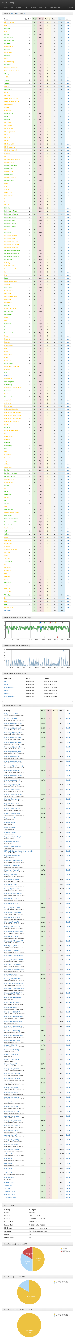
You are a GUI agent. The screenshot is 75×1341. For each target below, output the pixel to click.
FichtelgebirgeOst (9, 220)
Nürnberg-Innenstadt (10, 473)
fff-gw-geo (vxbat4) (10, 832)
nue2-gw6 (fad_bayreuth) (12, 1083)
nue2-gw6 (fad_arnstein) (12, 1069)
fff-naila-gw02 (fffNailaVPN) (12, 979)
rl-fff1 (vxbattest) (9, 1178)
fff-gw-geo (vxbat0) (10, 818)
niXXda (6, 464)
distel (6, 92)
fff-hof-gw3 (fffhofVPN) (11, 903)
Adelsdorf (7, 28)
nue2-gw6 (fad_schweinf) (12, 1149)
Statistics (33, 7)
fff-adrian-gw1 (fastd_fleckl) (12, 728)
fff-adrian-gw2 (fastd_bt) (11, 771)
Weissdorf (7, 583)
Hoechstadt (7, 324)
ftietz (5, 275)
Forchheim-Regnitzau (11, 241)
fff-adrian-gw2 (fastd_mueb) (13, 775)
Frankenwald (8, 260)
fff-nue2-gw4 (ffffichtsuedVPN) (13, 1026)
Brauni (6, 684)
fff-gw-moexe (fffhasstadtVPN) (13, 860)
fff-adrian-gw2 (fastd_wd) (12, 780)
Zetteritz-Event (8, 607)
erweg (6, 184)
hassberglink (8, 302)
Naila (6, 449)
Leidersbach (8, 379)
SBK (5, 507)
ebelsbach (7, 110)
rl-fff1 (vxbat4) (8, 1173)
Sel (67, 714)
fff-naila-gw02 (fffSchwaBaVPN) (14, 988)
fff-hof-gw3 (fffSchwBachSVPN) (13, 931)
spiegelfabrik (8, 543)
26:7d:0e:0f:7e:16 (9, 1188)
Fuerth (6, 278)
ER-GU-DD (7, 123)
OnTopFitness (8, 482)
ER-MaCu (7, 138)
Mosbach (7, 443)
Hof (5, 327)
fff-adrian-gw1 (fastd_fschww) (13, 747)
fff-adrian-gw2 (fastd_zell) (12, 785)
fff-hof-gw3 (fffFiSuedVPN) (12, 884)
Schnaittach (8, 516)
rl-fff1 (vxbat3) (8, 1168)
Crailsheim (7, 83)
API (46, 7)
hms (5, 321)
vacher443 (7, 571)
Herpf (6, 318)
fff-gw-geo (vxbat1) (10, 823)
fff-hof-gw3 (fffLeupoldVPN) (12, 912)
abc (5, 25)
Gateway (7, 711)
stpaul (6, 555)
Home (6, 7)
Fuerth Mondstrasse (10, 281)
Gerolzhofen (8, 287)
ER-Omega (7, 141)
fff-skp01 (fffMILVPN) (10, 1045)
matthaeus (7, 403)
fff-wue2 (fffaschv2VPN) (11, 1050)
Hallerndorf (7, 293)
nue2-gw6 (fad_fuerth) (11, 1130)
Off (40, 19)
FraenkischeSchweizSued (12, 257)
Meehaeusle (8, 406)
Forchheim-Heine (9, 238)
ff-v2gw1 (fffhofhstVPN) (11, 714)
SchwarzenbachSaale (11, 519)
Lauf (5, 372)
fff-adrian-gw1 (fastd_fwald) (12, 752)
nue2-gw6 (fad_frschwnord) (12, 1121)
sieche (6, 537)
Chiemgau (7, 74)
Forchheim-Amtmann (10, 235)
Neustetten (7, 458)
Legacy (6, 375)
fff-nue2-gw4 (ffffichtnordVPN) (13, 1017)
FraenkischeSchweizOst (11, 254)
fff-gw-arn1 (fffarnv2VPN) (12, 813)
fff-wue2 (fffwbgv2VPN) (11, 1064)
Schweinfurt (8, 525)
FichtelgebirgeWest (10, 226)
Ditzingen (7, 95)
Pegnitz (6, 485)
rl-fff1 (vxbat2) (8, 1163)
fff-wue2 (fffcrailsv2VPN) (11, 1059)
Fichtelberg (7, 208)
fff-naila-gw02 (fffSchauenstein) (14, 983)
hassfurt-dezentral (10, 308)
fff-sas (6, 202)
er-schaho (7, 153)
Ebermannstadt (9, 113)
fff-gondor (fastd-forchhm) (12, 799)
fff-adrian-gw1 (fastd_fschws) (13, 742)
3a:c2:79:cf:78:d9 (9, 1191)
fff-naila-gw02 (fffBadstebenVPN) (14, 969)
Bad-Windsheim (9, 40)
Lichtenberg (8, 385)
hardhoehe (7, 299)
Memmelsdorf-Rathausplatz (12, 412)
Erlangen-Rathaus (10, 177)
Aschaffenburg (8, 37)
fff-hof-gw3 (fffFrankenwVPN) (13, 894)
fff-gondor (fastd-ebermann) (13, 794)
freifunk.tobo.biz (9, 266)
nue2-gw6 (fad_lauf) (10, 1135)
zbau (5, 601)
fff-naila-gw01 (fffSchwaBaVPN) (14, 960)
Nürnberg (7, 470)
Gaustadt (7, 284)
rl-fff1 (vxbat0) (8, 1154)
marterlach (7, 400)
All (69, 714)
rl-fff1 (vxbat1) (8, 1159)
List (68, 22)
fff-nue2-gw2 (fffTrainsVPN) (12, 998)
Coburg (6, 80)
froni (5, 272)
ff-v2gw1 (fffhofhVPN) (10, 718)
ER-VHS (6, 156)
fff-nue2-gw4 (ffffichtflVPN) (12, 1007)
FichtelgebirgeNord (10, 217)
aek (5, 31)
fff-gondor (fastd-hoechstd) (12, 808)
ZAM (5, 598)
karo (5, 348)
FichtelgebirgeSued (10, 223)
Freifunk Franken (55, 7)
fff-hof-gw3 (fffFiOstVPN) (11, 879)
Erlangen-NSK (8, 171)
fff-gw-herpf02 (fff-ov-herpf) (12, 846)
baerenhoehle (8, 46)
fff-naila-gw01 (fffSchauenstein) (14, 955)
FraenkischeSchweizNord (12, 251)
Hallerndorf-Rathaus (10, 296)
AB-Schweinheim (9, 22)
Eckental (7, 120)
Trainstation (8, 561)
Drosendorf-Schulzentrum (12, 101)
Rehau (6, 491)
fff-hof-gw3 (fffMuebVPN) (12, 917)
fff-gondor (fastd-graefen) (12, 804)
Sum (53, 19)
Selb (5, 531)
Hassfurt (7, 305)
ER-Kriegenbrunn (9, 132)
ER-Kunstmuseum (10, 135)
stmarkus (7, 546)
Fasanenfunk (8, 196)
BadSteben (7, 43)
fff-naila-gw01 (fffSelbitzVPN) (13, 964)
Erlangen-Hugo (9, 162)
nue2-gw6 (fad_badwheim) (12, 1073)
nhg (5, 461)
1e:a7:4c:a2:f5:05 (9, 1185)
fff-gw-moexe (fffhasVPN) (12, 865)
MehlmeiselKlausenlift (11, 409)
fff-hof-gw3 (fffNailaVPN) (11, 922)
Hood (6, 19)
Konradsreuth (8, 363)
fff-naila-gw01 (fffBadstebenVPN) (14, 941)
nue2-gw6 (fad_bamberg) (12, 1078)
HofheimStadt (8, 333)
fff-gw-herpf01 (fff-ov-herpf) (12, 837)
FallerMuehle (8, 193)
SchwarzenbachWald (10, 522)
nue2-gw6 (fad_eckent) (11, 1097)
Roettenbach (8, 494)
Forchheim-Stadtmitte (11, 248)
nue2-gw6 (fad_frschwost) (12, 1125)
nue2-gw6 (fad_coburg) (11, 1088)
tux (5, 564)
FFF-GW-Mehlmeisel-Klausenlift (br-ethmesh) (18, 851)
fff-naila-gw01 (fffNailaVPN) (12, 950)
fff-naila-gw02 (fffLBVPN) (11, 974)
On (12, 14)
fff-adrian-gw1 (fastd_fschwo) (13, 737)
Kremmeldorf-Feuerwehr (12, 366)
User (60, 19)
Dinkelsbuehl (8, 89)
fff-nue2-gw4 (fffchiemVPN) (12, 1002)
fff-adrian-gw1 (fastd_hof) (12, 756)
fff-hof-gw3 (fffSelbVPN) (11, 936)
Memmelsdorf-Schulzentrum (13, 415)
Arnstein (6, 34)
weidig (6, 580)
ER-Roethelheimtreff (10, 150)
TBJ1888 (7, 558)
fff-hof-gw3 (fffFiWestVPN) (12, 889)
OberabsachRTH (9, 479)
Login (71, 7)
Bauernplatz (8, 52)
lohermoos (7, 394)
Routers (18, 7)
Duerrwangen (8, 104)
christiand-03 (8, 77)
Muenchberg (8, 446)
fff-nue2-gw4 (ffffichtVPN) (12, 1031)
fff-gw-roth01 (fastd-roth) (12, 870)
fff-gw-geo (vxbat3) (10, 827)
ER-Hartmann (8, 129)
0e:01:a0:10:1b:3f (9, 1182)
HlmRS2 (6, 694)
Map (11, 7)
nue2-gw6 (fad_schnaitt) (11, 1144)
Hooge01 (7, 336)
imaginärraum (8, 345)
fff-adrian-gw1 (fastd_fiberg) (13, 723)
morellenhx (7, 439)
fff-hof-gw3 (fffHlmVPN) (11, 898)
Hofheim (7, 330)
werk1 (6, 586)
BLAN (6, 59)
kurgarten (7, 369)
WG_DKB (7, 589)
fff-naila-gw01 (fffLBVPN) (11, 946)
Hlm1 (6, 681)
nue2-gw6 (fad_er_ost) (11, 1107)
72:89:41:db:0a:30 (10, 1197)
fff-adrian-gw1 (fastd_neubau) (13, 766)
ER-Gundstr (8, 126)
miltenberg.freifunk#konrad (12, 430)
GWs (40, 7)
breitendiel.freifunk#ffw (11, 68)
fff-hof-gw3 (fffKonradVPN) (12, 908)
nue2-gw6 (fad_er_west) (12, 1116)
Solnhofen (7, 540)
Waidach (7, 577)
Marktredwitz (8, 397)
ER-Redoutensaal (9, 147)
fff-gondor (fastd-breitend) (12, 789)
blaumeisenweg (9, 62)
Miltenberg (7, 427)
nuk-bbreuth (8, 467)
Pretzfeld (7, 488)
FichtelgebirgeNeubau (11, 214)
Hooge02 (7, 339)
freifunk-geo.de (9, 263)
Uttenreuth (7, 567)
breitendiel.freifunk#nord (11, 71)
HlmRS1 (6, 691)
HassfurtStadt (8, 311)
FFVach (6, 205)
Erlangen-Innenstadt (10, 165)
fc (4, 199)
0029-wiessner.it (9, 687)
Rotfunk (6, 497)
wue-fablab (7, 592)
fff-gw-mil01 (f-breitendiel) (12, 856)
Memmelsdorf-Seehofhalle (12, 418)
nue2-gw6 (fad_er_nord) (12, 1102)
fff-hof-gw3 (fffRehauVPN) (12, 927)
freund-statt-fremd (10, 269)
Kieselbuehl (8, 354)
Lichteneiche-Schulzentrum (12, 388)
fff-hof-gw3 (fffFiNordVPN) (12, 875)
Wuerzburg (7, 595)
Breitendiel (7, 65)
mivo (5, 433)
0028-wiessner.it (9, 697)
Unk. (46, 19)
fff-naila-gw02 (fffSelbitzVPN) (13, 993)
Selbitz (6, 534)
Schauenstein (8, 510)
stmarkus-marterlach (10, 549)
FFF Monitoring (8, 2)
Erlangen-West (9, 180)
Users (26, 7)
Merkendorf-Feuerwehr (11, 421)
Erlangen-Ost (8, 174)
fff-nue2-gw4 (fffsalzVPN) (12, 1040)
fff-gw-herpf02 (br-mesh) (11, 842)
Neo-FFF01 (8, 455)
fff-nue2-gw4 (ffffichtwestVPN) (13, 1036)
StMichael (7, 552)
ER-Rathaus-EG (9, 144)
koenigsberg (8, 360)
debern (6, 86)
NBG (5, 452)
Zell (5, 604)
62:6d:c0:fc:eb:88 (9, 1194)
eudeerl (6, 190)
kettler (6, 351)
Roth (5, 500)
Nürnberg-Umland (10, 476)
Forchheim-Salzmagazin (11, 244)
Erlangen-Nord (8, 168)
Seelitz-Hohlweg (9, 528)
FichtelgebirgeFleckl (10, 211)
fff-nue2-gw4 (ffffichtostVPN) (13, 1021)
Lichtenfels (7, 391)
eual (5, 187)
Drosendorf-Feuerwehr (11, 98)
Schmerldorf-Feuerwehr (11, 513)
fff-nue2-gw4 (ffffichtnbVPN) (12, 1012)
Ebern (6, 116)
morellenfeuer (8, 436)
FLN (5, 229)
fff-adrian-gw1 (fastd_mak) (12, 761)
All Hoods (7, 610)
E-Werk (6, 107)
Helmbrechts (8, 315)
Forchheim (7, 232)
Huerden (7, 342)
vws (5, 574)
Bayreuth (7, 56)
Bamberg (7, 49)
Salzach (6, 503)
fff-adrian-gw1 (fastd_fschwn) (13, 733)
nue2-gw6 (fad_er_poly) (11, 1111)
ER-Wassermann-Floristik (12, 159)
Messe (6, 424)
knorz (6, 357)
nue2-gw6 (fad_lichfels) (11, 1140)
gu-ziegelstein (8, 290)
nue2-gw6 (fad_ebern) (11, 1092)
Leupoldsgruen (9, 382)
